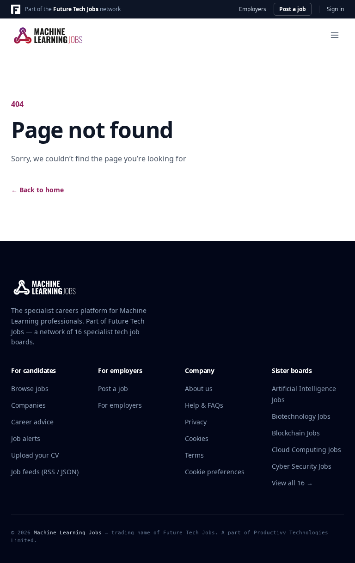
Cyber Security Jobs (301, 466)
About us (199, 388)
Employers (252, 9)
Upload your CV (35, 455)
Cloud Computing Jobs (306, 449)
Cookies (196, 438)
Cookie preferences (215, 471)
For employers (120, 405)
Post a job (292, 9)
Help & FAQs (204, 405)
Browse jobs (30, 388)
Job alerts (25, 438)
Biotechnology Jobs (301, 416)
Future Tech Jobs (75, 9)
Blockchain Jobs (296, 432)
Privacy (196, 421)
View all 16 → (292, 482)
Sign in (335, 9)
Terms (194, 455)
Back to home (37, 189)
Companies (28, 405)
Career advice (32, 421)
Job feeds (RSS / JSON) (45, 471)
